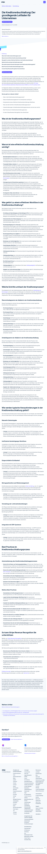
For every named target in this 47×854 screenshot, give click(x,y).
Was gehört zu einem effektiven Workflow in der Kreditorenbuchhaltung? (17, 60)
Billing (14, 778)
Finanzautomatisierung (28, 783)
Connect (15, 784)
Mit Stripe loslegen (7, 21)
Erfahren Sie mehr (6, 671)
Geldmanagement (28, 789)
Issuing (14, 796)
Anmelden (38, 814)
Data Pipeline (15, 787)
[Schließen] (44, 848)
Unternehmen (27, 771)
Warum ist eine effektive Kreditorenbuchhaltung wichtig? (14, 58)
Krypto (14, 786)
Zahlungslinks (16, 800)
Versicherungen (27, 802)
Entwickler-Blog (27, 839)
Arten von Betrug (30, 486)
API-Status (26, 831)
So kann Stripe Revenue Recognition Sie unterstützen (13, 68)
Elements (15, 789)
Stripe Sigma (15, 809)
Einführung (4, 53)
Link (14, 797)
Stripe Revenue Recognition (14, 638)
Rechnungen (6, 178)
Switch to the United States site (24, 851)
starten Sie (26, 673)
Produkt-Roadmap (39, 795)
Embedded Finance (28, 781)
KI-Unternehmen (27, 794)
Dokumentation (27, 828)
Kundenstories (39, 773)
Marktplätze (26, 787)
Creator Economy (27, 796)
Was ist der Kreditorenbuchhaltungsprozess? (11, 55)
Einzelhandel (26, 813)
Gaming (25, 797)
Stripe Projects (27, 838)
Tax (14, 810)
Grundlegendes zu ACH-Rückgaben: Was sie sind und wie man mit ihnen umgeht (20, 710)
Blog (36, 775)
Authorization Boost (17, 776)
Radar (14, 805)
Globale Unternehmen (28, 784)
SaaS (25, 792)
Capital (14, 779)
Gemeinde (38, 776)
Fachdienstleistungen (28, 810)
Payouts (14, 804)
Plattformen (26, 791)
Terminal (15, 812)
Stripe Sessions (39, 778)
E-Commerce (27, 779)
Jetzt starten (5, 739)
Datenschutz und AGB (40, 780)
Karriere (37, 797)
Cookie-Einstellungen (40, 789)
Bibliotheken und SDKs (28, 836)
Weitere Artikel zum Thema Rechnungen (10, 707)
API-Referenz (27, 830)
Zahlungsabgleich (31, 265)
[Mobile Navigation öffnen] (44, 2)
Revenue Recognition (17, 807)
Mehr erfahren (5, 36)
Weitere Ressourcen (40, 790)
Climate (14, 783)
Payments (15, 802)
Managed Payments (17, 799)
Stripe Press (38, 800)
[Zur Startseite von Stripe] (3, 770)
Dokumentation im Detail (29, 753)
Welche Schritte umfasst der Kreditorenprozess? (12, 62)
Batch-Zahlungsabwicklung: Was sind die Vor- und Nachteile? (16, 712)
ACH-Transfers (7, 571)
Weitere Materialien (6, 6)
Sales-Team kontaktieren (16, 739)
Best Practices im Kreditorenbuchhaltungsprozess (12, 66)
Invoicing (15, 794)
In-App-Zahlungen (27, 786)
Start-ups (26, 773)
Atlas (14, 774)
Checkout (15, 781)
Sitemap (37, 787)
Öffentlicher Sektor (28, 811)
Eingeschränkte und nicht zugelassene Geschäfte (40, 783)
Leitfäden (38, 771)
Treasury (15, 813)
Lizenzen (37, 786)
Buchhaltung (16, 6)
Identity (14, 792)
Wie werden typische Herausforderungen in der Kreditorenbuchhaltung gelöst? (18, 64)
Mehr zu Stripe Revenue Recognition (9, 756)
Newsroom (38, 798)
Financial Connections (17, 791)
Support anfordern (39, 808)
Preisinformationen (17, 773)
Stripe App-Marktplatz (28, 819)
